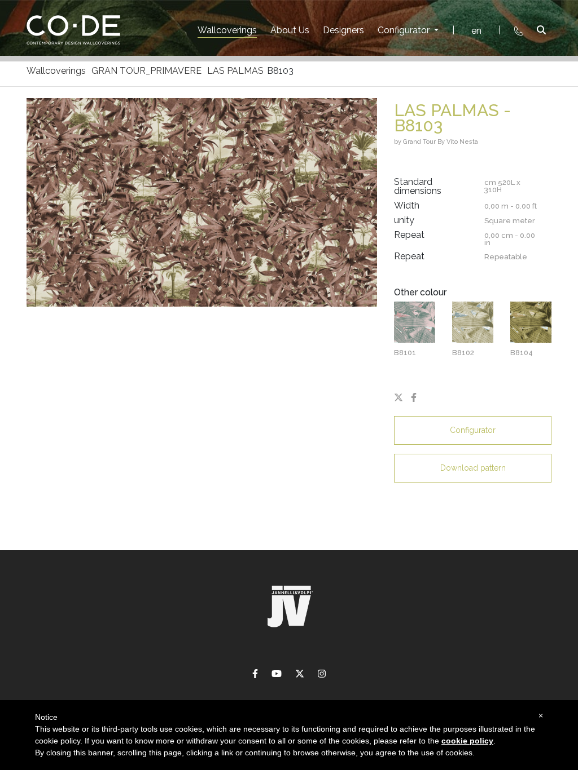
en (476, 30)
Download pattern (473, 467)
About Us (289, 30)
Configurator (405, 30)
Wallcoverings (227, 30)
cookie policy (467, 740)
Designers (343, 30)
